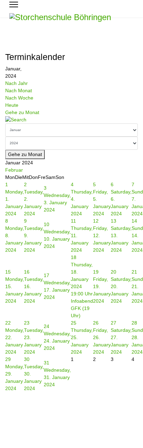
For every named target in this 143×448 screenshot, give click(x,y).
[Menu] (13, 4)
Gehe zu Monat (22, 112)
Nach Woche (19, 98)
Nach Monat (18, 90)
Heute (11, 105)
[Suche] (71, 119)
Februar (14, 170)
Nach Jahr (16, 83)
